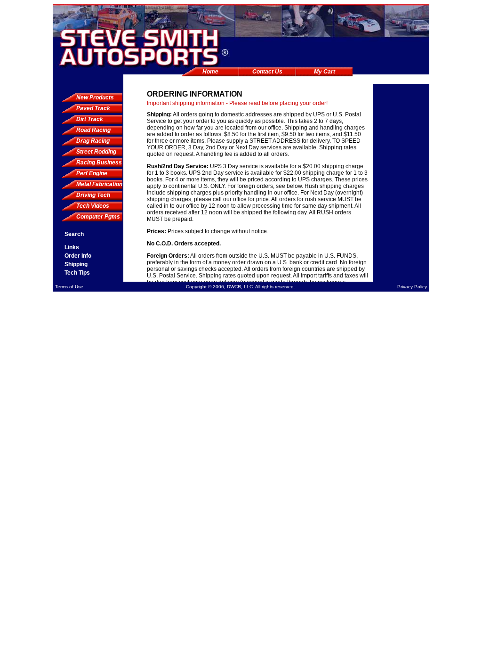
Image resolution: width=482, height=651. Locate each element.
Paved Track (93, 108)
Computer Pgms (98, 216)
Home (210, 71)
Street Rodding (96, 151)
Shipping (76, 264)
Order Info (77, 255)
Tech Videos (92, 206)
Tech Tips (77, 272)
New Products (95, 97)
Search (74, 234)
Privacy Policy (412, 286)
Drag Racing (93, 141)
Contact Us (267, 71)
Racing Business (99, 162)
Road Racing (93, 130)
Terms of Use (69, 286)
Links (71, 247)
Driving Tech (93, 195)
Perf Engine (91, 173)
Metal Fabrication (99, 184)
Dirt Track (89, 119)
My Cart (324, 71)
